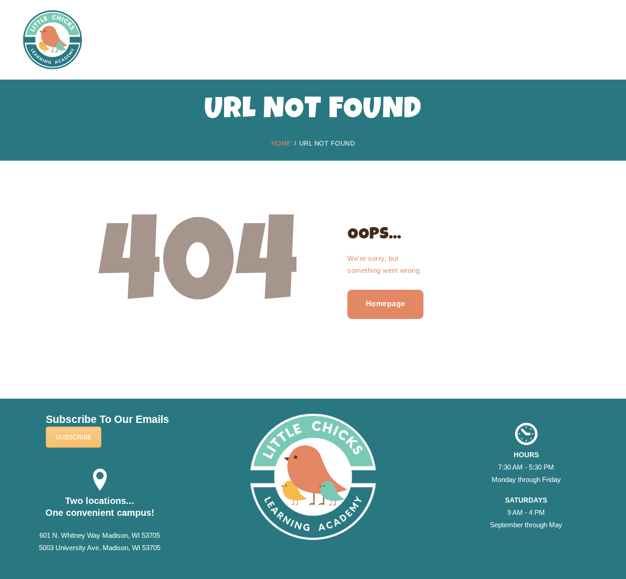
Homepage (386, 304)
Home (281, 143)
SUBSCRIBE (73, 437)
